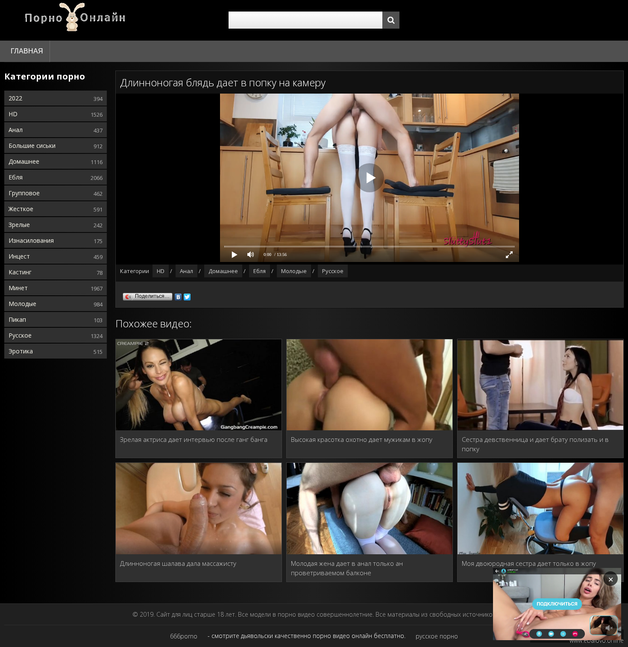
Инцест (19, 256)
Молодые (22, 304)
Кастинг (20, 272)
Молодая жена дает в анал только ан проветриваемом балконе (347, 568)
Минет (18, 288)
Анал (16, 130)
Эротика (21, 351)
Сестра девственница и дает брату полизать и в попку (535, 444)
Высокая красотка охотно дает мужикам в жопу (361, 439)
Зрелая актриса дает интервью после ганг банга (193, 439)
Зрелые (19, 225)
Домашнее (24, 161)
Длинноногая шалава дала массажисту (178, 563)
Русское (20, 335)
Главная (27, 51)
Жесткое (21, 209)
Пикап (17, 319)
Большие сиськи (32, 145)
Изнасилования (31, 240)
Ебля (16, 177)
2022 (15, 98)
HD (13, 114)
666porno (183, 636)
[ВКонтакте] (178, 294)
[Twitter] (187, 294)
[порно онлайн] (77, 20)
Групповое (24, 193)
